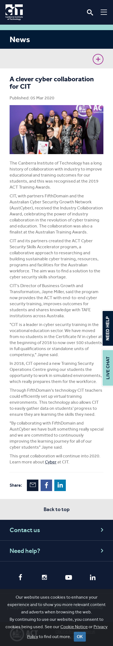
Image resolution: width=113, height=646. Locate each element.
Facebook (46, 485)
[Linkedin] (93, 578)
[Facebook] (20, 577)
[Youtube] (68, 578)
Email (32, 485)
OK (80, 636)
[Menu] (104, 12)
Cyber (50, 462)
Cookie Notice (74, 626)
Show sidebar (98, 59)
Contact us (25, 530)
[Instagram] (44, 578)
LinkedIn (60, 485)
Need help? (25, 551)
